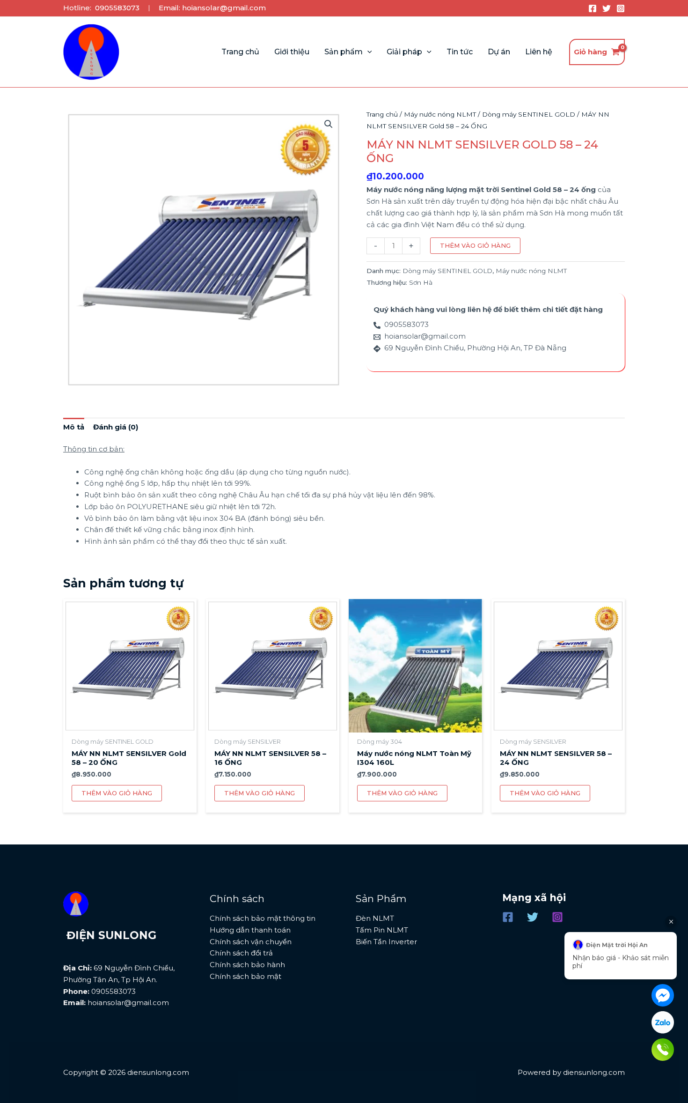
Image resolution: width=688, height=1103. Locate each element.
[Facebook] (592, 8)
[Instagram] (620, 8)
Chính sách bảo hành (247, 964)
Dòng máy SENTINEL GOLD (528, 114)
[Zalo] (662, 1022)
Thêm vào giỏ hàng (475, 245)
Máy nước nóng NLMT (440, 114)
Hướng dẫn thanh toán (250, 929)
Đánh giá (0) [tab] (115, 426)
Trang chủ (382, 114)
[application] (367, 52)
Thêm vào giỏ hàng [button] (116, 793)
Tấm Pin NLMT (382, 929)
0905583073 (117, 7)
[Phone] (662, 1049)
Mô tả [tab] (73, 426)
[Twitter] (606, 8)
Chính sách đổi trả (241, 952)
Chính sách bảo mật (245, 976)
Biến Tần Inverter (386, 941)
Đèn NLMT (375, 918)
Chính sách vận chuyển (251, 941)
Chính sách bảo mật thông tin (262, 918)
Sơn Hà (420, 282)
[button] (328, 124)
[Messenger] (662, 995)
